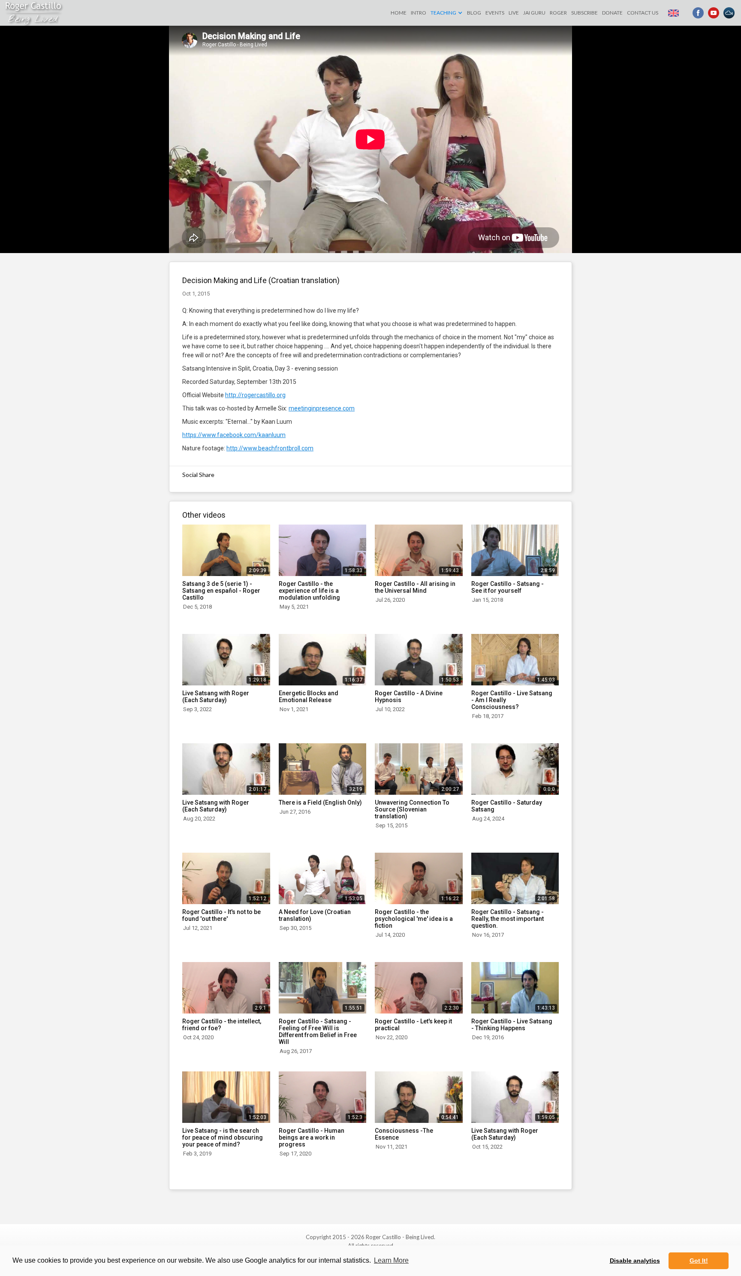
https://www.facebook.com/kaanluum (234, 434)
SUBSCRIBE (584, 12)
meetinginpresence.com (322, 408)
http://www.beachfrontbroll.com (269, 448)
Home (399, 12)
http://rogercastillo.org (255, 395)
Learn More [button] (391, 1260)
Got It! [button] (699, 1260)
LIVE (514, 12)
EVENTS (494, 12)
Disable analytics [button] (635, 1260)
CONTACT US (642, 12)
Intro (418, 12)
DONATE (612, 12)
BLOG (474, 12)
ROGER (558, 12)
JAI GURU (534, 12)
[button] (446, 13)
